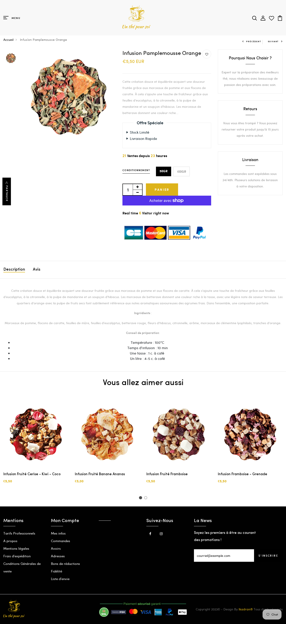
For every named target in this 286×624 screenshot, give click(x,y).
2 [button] (146, 498)
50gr (164, 171)
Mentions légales (16, 548)
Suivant (273, 41)
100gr (181, 171)
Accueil (8, 39)
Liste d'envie (60, 578)
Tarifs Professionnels (19, 533)
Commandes (60, 541)
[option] (10, 58)
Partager (7, 193)
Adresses (58, 556)
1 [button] (141, 498)
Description (14, 270)
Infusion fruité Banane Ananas (100, 474)
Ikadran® (246, 609)
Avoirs (56, 548)
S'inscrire (268, 556)
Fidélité (56, 571)
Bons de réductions (65, 563)
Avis (36, 270)
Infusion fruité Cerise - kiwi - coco (32, 474)
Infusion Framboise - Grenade (242, 474)
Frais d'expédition (17, 556)
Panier (162, 189)
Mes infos (58, 533)
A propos (10, 541)
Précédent (253, 41)
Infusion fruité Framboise (167, 474)
